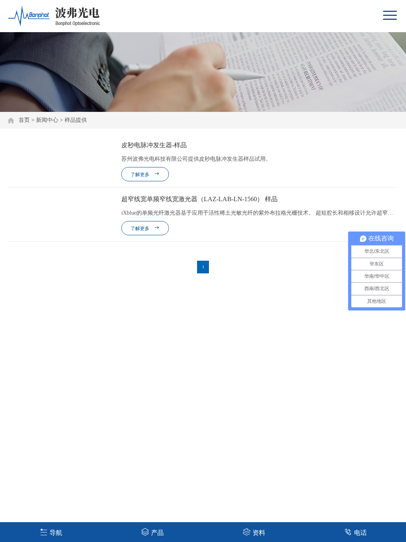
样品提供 (76, 120)
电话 (360, 532)
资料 (259, 532)
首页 (24, 120)
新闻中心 (47, 120)
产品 (157, 532)
